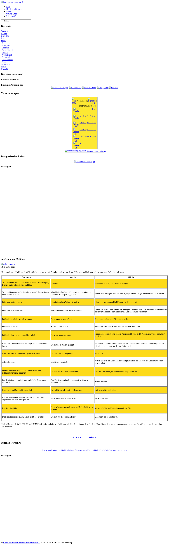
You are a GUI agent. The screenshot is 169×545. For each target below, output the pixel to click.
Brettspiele (6, 45)
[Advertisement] (84, 212)
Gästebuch (5, 64)
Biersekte (5, 36)
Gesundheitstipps (9, 50)
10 (81, 123)
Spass (3, 41)
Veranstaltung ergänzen (95, 151)
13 (88, 123)
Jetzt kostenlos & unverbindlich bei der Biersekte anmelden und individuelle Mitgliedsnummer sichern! (84, 450)
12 (85, 123)
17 (81, 129)
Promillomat (7, 55)
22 (92, 129)
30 (94, 136)
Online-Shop (11, 14)
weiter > (92, 437)
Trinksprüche (7, 59)
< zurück (77, 437)
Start (8, 7)
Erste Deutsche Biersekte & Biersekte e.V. (21, 543)
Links (3, 67)
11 (83, 123)
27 (88, 136)
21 (90, 129)
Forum (9, 11)
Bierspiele (6, 43)
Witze (4, 62)
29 (92, 136)
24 (81, 136)
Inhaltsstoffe (11, 16)
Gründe (5, 52)
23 (94, 129)
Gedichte (5, 48)
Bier (3, 38)
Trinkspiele (6, 57)
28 (90, 136)
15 (92, 123)
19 (85, 129)
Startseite (5, 31)
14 (90, 123)
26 (85, 136)
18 (83, 129)
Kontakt (4, 69)
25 (83, 136)
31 (81, 143)
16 (94, 123)
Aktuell (4, 33)
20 (88, 129)
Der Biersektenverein (15, 9)
